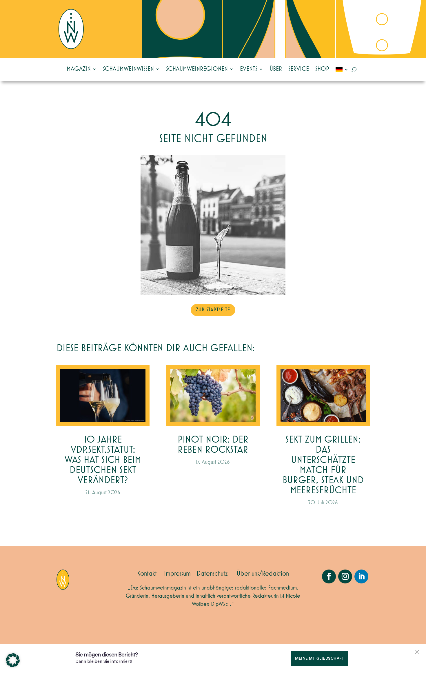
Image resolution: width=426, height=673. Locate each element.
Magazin (79, 69)
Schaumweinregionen (197, 69)
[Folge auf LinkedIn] (361, 576)
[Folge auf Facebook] (329, 576)
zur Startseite (213, 309)
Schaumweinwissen (128, 69)
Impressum (177, 573)
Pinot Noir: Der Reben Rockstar (213, 445)
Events (248, 69)
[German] (342, 69)
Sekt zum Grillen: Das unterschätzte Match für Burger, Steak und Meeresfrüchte (323, 465)
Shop (322, 69)
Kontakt (147, 573)
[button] (13, 660)
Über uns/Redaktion (262, 573)
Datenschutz (212, 573)
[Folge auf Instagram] (345, 576)
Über (276, 69)
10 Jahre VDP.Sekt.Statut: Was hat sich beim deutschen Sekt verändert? (103, 460)
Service (298, 69)
